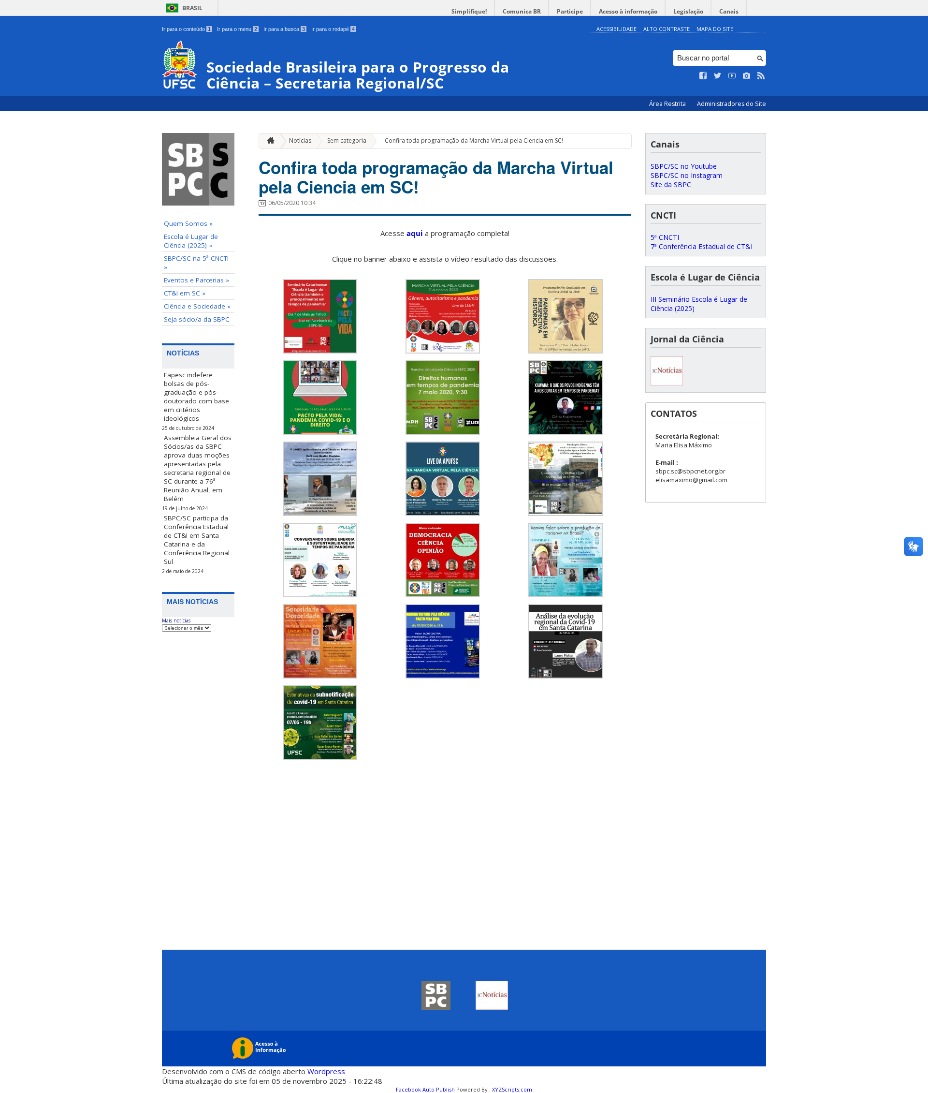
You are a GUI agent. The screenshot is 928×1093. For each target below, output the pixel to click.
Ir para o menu (237, 29)
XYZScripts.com (512, 1089)
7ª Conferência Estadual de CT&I (702, 246)
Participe (570, 11)
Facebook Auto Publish (425, 1089)
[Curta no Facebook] (703, 76)
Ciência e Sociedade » (197, 306)
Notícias (300, 140)
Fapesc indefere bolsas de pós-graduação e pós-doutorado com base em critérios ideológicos (196, 396)
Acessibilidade (616, 28)
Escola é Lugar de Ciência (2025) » (191, 241)
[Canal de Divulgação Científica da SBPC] (667, 382)
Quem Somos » (188, 223)
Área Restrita (668, 104)
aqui (414, 233)
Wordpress (326, 1071)
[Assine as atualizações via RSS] (761, 76)
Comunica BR (522, 11)
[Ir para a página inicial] (268, 140)
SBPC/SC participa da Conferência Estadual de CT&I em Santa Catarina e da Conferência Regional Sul (197, 540)
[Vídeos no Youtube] (732, 76)
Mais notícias (176, 620)
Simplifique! (469, 11)
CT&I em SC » (184, 293)
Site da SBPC (671, 184)
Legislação (688, 11)
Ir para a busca (284, 29)
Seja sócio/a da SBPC (197, 319)
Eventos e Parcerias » (196, 280)
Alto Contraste (666, 28)
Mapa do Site (714, 28)
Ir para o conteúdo (186, 29)
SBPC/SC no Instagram (687, 175)
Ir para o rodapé (333, 29)
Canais (729, 11)
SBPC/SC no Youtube (684, 166)
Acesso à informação (628, 11)
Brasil (192, 8)
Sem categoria (346, 140)
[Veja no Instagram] (747, 76)
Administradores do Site (731, 104)
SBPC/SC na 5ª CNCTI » (196, 262)
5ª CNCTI (665, 237)
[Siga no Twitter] (718, 76)
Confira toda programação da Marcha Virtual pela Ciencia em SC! (474, 140)
